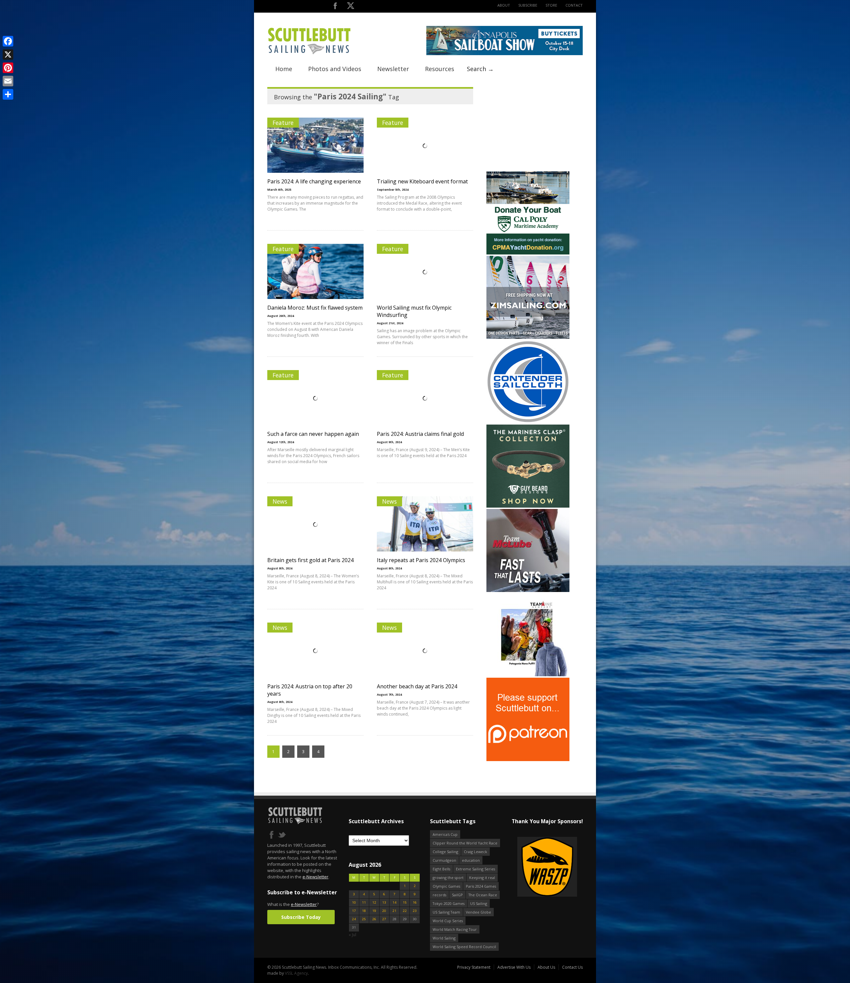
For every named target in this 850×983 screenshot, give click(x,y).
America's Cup (445, 834)
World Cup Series (448, 920)
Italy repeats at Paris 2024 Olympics (421, 560)
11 (364, 902)
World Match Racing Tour (455, 929)
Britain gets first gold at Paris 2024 (310, 560)
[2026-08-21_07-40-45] (504, 53)
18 (364, 911)
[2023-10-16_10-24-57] (547, 867)
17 (354, 911)
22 (405, 911)
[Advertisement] (527, 128)
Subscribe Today (301, 917)
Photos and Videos (334, 69)
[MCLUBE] (527, 590)
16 (415, 902)
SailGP (457, 894)
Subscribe (527, 5)
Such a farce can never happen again (313, 434)
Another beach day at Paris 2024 (417, 686)
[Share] (8, 94)
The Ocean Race (482, 894)
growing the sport (448, 877)
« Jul (352, 934)
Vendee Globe (478, 912)
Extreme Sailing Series (475, 868)
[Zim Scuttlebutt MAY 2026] (527, 337)
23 (415, 911)
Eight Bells (441, 868)
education (471, 860)
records (439, 894)
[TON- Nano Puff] (527, 675)
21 (394, 911)
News (280, 501)
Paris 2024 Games (481, 886)
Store (551, 5)
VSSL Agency (296, 973)
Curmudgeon (444, 860)
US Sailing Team (446, 912)
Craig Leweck (475, 851)
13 (384, 902)
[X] (8, 54)
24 (354, 919)
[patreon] (527, 759)
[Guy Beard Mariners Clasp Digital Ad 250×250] (527, 506)
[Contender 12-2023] (527, 422)
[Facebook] (8, 41)
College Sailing (445, 851)
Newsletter (393, 69)
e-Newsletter (315, 877)
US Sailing (478, 903)
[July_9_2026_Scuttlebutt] (527, 253)
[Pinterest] (8, 67)
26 (374, 919)
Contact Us (572, 967)
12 (374, 902)
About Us (546, 967)
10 (354, 902)
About (503, 5)
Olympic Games (446, 886)
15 (405, 902)
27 (384, 919)
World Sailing (444, 937)
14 (394, 902)
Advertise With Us (514, 967)
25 (364, 919)
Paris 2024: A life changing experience (314, 181)
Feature (283, 123)
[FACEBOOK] (335, 7)
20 (384, 911)
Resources (439, 69)
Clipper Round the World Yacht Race (465, 842)
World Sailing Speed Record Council (464, 946)
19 (374, 911)
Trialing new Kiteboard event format (422, 181)
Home (283, 69)
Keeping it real (482, 877)
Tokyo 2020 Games (449, 903)
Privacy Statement (473, 967)
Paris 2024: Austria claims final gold (420, 434)
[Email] (8, 81)
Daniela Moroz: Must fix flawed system (315, 307)
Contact (574, 5)
